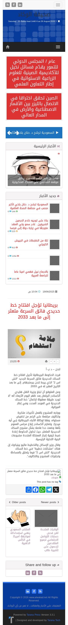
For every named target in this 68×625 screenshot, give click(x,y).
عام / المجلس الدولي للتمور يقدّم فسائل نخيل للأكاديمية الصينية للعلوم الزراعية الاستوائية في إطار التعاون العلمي (34, 72)
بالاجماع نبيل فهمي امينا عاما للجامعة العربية (31, 273)
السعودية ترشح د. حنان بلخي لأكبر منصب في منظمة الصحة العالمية (28, 206)
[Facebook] (14, 5)
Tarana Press (33, 615)
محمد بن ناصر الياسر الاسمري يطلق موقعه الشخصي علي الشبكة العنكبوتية (35, 180)
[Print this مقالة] (46, 361)
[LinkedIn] (20, 5)
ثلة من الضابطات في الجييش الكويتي (31, 242)
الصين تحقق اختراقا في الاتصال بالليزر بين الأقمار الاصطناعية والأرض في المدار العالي (34, 106)
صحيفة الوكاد (34, 14)
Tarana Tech (53, 620)
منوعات (54, 477)
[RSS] (8, 5)
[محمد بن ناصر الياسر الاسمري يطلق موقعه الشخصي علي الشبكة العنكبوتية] (34, 169)
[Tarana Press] (11, 620)
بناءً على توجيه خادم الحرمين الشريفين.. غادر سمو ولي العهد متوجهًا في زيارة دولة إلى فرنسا (29, 224)
